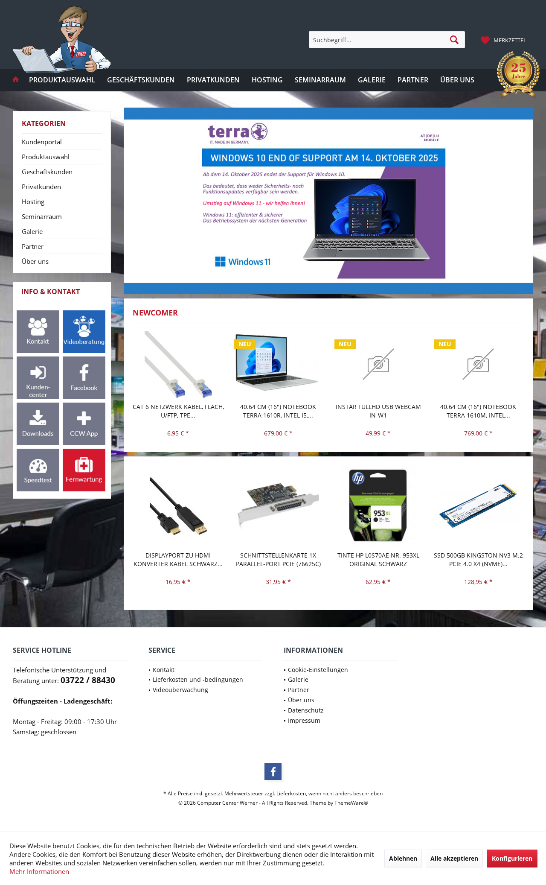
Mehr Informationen (39, 871)
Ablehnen (403, 858)
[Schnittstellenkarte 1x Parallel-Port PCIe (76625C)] (278, 506)
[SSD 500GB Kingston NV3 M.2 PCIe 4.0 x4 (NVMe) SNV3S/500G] (478, 506)
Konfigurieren (512, 858)
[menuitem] (504, 39)
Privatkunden (41, 186)
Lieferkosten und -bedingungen (198, 679)
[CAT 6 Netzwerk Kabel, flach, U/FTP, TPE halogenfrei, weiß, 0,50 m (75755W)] (178, 364)
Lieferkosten (291, 793)
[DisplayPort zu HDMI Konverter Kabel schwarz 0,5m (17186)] (178, 506)
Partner (33, 246)
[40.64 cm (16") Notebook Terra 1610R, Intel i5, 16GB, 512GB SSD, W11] (278, 364)
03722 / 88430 (88, 680)
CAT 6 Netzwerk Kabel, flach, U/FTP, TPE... (178, 411)
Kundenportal (42, 141)
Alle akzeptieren (454, 858)
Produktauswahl (46, 156)
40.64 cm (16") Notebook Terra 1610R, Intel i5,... (278, 411)
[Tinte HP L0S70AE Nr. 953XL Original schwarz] (378, 506)
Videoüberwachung (180, 690)
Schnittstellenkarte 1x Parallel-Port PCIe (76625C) (278, 559)
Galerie (32, 231)
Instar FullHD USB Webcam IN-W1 (378, 411)
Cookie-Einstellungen (318, 670)
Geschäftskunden (47, 171)
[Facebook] (273, 771)
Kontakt (163, 670)
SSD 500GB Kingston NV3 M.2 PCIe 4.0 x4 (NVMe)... (478, 559)
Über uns (35, 261)
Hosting (33, 201)
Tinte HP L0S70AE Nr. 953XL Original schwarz (378, 559)
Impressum (304, 720)
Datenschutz (306, 710)
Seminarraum (42, 216)
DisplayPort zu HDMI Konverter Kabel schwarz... (178, 559)
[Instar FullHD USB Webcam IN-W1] (378, 364)
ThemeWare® (351, 802)
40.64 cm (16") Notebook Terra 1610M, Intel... (478, 411)
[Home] (16, 80)
